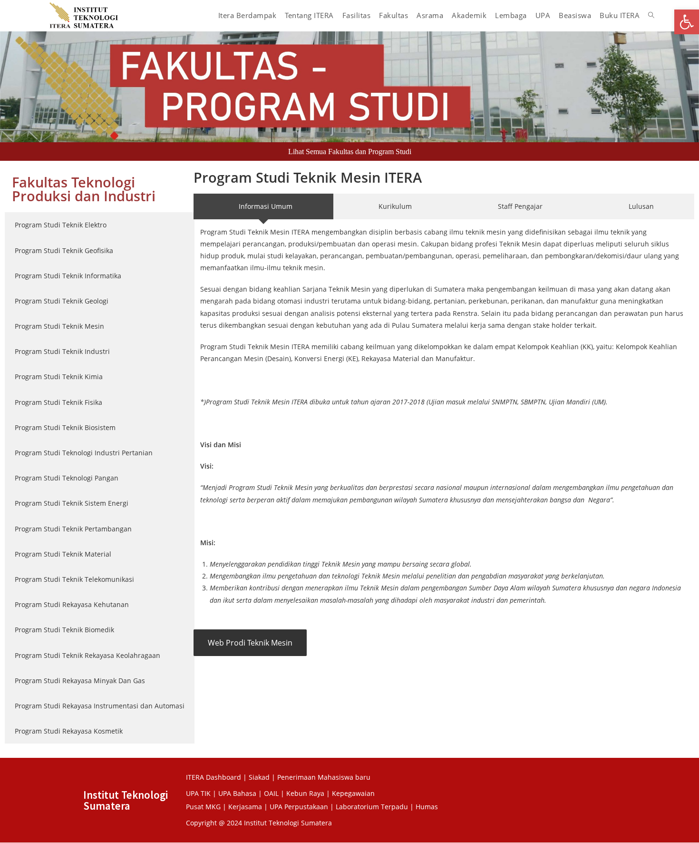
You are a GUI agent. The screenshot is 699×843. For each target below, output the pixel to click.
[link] (686, 22)
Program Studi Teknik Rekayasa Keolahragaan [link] (87, 655)
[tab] (99, 224)
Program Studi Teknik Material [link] (63, 554)
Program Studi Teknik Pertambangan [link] (73, 528)
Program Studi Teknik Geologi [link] (61, 300)
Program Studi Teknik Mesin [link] (59, 326)
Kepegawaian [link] (353, 793)
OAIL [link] (271, 793)
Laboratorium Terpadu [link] (372, 806)
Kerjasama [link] (246, 806)
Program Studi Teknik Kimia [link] (59, 376)
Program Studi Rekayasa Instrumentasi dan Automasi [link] (99, 705)
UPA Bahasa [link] (237, 793)
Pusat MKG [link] (203, 806)
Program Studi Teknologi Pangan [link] (66, 477)
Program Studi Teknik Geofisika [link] (64, 250)
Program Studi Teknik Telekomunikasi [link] (74, 579)
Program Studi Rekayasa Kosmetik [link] (69, 730)
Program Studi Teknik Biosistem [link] (65, 427)
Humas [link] (427, 806)
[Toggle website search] (651, 15)
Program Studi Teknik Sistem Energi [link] (71, 503)
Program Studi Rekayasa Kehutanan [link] (72, 604)
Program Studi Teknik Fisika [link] (58, 402)
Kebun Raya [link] (305, 793)
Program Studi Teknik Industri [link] (62, 351)
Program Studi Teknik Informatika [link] (68, 275)
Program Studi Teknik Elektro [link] (61, 224)
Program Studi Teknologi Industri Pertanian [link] (84, 452)
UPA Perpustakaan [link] (299, 806)
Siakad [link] (259, 777)
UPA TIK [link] (198, 793)
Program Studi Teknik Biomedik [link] (64, 629)
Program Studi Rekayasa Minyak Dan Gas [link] (80, 680)
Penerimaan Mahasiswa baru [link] (323, 777)
